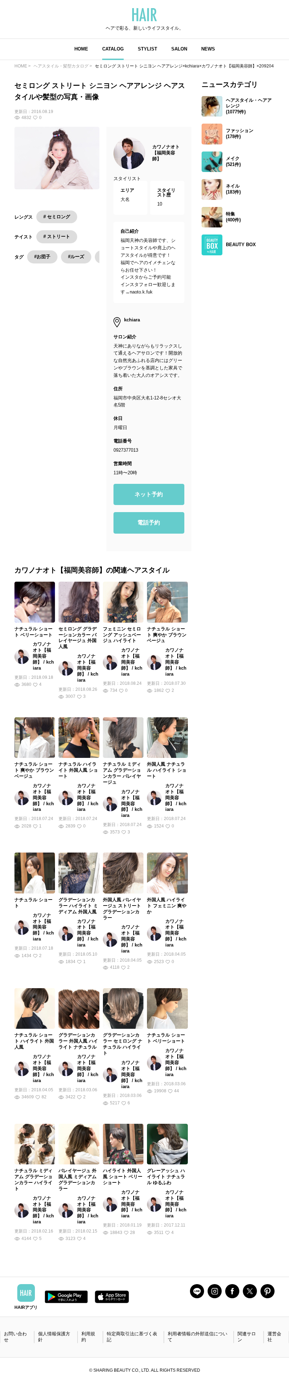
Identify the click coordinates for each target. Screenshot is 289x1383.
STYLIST (147, 49)
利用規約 (88, 1336)
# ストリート (56, 236)
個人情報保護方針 (54, 1336)
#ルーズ (76, 256)
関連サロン (247, 1336)
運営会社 (274, 1336)
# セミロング (56, 216)
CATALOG (113, 49)
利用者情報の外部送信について (197, 1336)
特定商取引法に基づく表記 (132, 1336)
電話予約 (148, 523)
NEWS (208, 49)
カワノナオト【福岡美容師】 (166, 152)
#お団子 (42, 256)
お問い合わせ (15, 1336)
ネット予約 (149, 494)
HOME (81, 49)
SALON (179, 49)
